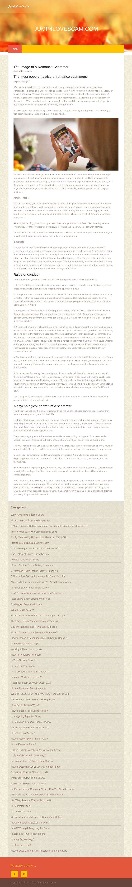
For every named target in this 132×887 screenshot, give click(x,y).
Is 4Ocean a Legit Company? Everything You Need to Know (42, 789)
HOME (15, 49)
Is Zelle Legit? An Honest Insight (28, 833)
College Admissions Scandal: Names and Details (36, 817)
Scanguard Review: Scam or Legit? (29, 772)
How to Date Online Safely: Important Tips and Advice (39, 850)
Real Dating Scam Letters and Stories (31, 598)
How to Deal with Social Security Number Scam (36, 766)
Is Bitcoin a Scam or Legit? (25, 643)
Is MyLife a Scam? (21, 811)
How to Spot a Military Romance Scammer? (34, 632)
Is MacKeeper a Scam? (23, 744)
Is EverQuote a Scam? (23, 666)
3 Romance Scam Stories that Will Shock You (35, 570)
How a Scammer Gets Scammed (28, 688)
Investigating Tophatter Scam (26, 716)
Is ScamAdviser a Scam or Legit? (28, 755)
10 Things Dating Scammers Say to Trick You (35, 621)
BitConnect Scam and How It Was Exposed (34, 626)
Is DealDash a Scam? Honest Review (31, 721)
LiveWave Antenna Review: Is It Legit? (31, 800)
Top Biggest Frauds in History (26, 604)
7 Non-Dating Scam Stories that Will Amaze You (36, 548)
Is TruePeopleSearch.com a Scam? (29, 671)
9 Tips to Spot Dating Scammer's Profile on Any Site (38, 576)
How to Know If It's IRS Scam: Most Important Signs (38, 615)
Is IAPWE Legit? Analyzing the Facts (30, 828)
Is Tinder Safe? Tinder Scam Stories (30, 587)
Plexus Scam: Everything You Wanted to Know (35, 750)
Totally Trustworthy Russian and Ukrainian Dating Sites (39, 537)
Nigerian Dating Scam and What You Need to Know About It (42, 582)
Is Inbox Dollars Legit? (22, 839)
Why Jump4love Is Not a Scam (27, 514)
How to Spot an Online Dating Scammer (32, 565)
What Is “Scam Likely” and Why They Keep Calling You (40, 693)
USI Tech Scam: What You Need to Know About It (37, 794)
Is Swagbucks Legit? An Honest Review (32, 761)
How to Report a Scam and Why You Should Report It (39, 638)
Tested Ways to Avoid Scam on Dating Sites (34, 531)
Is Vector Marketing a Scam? (26, 677)
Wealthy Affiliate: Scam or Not (26, 649)
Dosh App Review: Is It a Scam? (28, 777)
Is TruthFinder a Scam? (23, 660)
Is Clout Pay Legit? (21, 845)
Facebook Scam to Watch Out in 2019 (31, 682)
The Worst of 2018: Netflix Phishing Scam (33, 699)
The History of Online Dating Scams (30, 554)
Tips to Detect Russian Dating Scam (30, 542)
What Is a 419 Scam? (22, 610)
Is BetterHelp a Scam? (23, 733)
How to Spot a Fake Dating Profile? (29, 710)
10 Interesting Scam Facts (25, 559)
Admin (28, 71)
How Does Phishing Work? (25, 705)
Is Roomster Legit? (21, 805)
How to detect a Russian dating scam (30, 520)
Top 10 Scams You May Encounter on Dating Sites (37, 593)
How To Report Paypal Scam (26, 654)
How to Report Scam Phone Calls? (29, 738)
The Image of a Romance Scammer (30, 727)
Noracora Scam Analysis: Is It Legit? (30, 822)
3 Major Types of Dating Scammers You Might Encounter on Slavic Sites (49, 526)
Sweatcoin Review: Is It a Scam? (28, 783)
